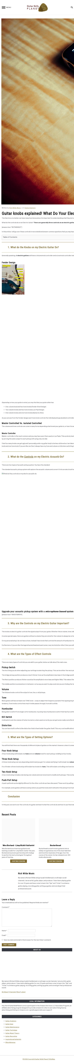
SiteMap (52, 1059)
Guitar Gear (9, 1024)
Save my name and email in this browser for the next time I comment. (27, 940)
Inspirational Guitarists (13, 1039)
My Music (5, 992)
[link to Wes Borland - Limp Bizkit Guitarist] (18, 830)
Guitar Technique (11, 1030)
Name (4, 931)
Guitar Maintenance (12, 1027)
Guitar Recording (11, 1036)
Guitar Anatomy (30, 208)
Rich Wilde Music (15, 208)
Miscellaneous (10, 1042)
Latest (23, 992)
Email (4, 935)
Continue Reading (18, 861)
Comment (6, 907)
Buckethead (55, 845)
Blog (18, 992)
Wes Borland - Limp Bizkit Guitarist (18, 845)
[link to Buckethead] (55, 830)
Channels (12, 992)
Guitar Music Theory (12, 1033)
